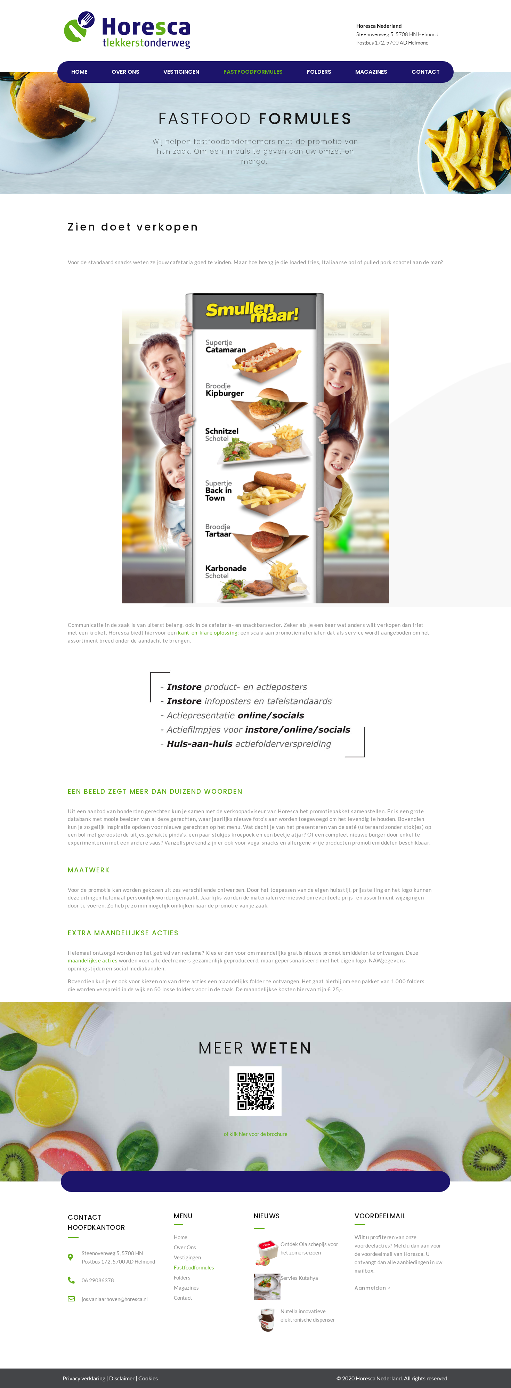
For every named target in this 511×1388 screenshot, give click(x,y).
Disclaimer (122, 1378)
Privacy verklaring (84, 1378)
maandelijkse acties (92, 960)
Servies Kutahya (299, 1278)
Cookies (148, 1378)
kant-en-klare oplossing (207, 632)
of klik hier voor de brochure (255, 1134)
